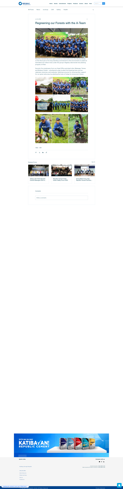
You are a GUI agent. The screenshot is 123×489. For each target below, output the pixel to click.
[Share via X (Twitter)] (39, 152)
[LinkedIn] (103, 461)
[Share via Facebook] (36, 152)
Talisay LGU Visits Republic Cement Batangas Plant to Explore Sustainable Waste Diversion (37, 179)
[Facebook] (101, 461)
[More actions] (87, 19)
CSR (52, 9)
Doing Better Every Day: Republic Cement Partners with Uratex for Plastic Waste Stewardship (84, 179)
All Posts (31, 9)
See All (93, 162)
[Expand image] (44, 85)
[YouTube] (99, 461)
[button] (93, 9)
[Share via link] (46, 152)
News (38, 9)
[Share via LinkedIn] (43, 152)
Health (66, 9)
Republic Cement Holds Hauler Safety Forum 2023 (60, 179)
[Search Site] (103, 3)
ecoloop (45, 9)
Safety (59, 9)
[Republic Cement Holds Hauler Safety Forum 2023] (61, 170)
